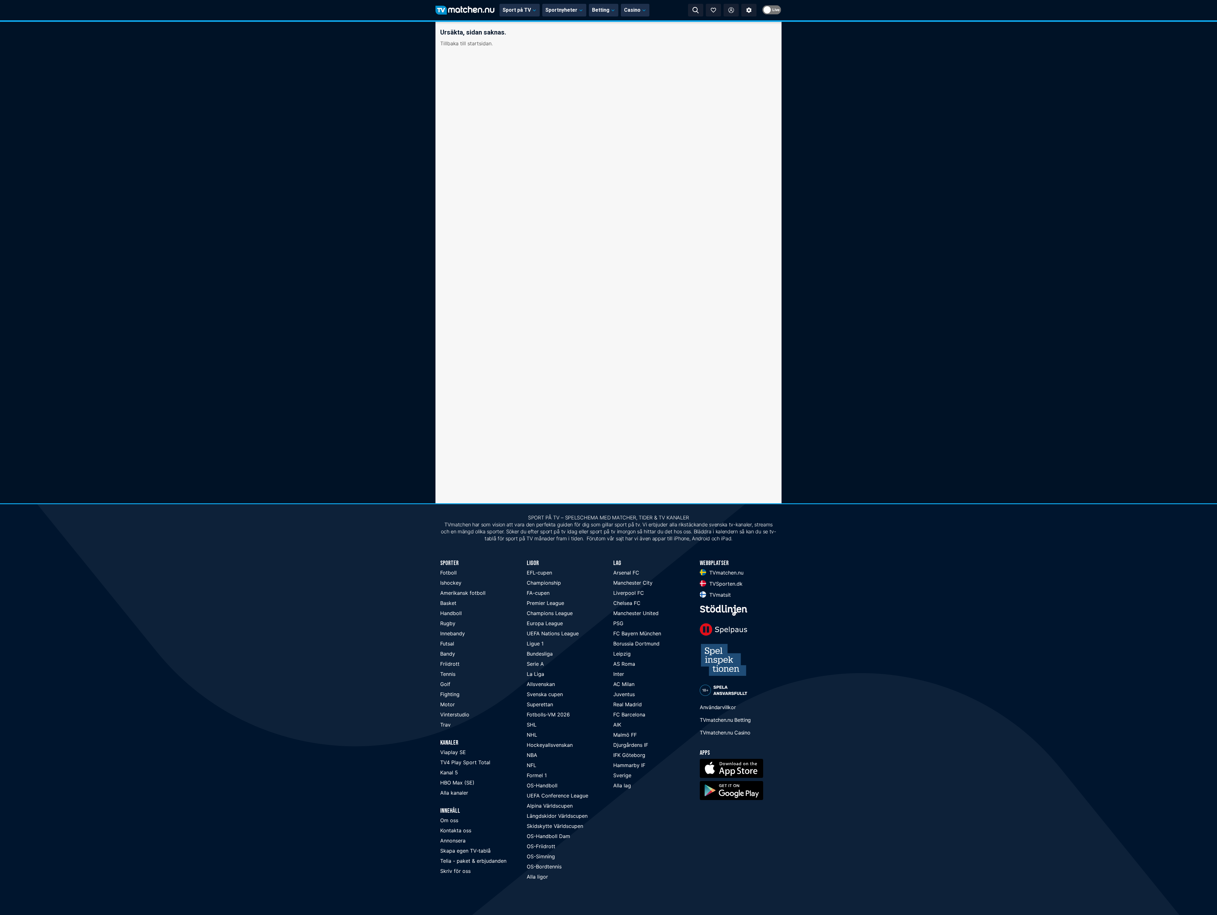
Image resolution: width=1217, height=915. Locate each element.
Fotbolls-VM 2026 (548, 714)
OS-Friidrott (541, 846)
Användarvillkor (718, 707)
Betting (600, 10)
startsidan (479, 43)
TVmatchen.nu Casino (725, 732)
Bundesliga (540, 654)
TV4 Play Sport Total (465, 762)
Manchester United (636, 613)
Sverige (622, 775)
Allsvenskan (541, 684)
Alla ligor (537, 877)
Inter (618, 674)
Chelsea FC (627, 603)
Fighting (450, 694)
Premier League (545, 603)
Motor (447, 704)
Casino (632, 10)
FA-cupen (538, 593)
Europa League (545, 623)
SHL (532, 724)
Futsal (447, 643)
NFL (531, 765)
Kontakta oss (455, 830)
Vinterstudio (454, 714)
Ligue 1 (535, 643)
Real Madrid (627, 704)
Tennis (447, 674)
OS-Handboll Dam (548, 836)
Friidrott (450, 664)
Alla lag (622, 785)
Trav (445, 724)
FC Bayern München (637, 633)
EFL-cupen (539, 572)
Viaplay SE (453, 752)
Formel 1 (537, 775)
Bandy (447, 654)
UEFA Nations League (553, 633)
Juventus (624, 694)
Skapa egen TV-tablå (465, 851)
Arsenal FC (626, 572)
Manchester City (633, 583)
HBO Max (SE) (457, 782)
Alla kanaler (454, 793)
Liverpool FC (628, 593)
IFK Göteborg (629, 755)
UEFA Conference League (557, 795)
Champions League (550, 613)
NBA (532, 755)
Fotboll (448, 572)
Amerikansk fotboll (463, 593)
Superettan (540, 704)
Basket (448, 603)
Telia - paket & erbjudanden (473, 861)
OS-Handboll (542, 785)
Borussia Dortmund (636, 643)
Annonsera (453, 840)
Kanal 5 (449, 772)
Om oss (449, 820)
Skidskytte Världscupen (555, 826)
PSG (618, 623)
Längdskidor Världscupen (557, 816)
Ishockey (450, 583)
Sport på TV (517, 10)
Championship (544, 583)
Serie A (535, 664)
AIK (617, 724)
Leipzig (622, 654)
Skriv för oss (455, 871)
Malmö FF (625, 735)
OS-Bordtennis (544, 866)
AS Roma (624, 664)
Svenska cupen (545, 694)
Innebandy (452, 633)
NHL (532, 735)
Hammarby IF (629, 765)
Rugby (447, 623)
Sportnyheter (561, 10)
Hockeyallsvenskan (550, 745)
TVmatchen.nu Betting (725, 720)
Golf (445, 684)
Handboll (451, 613)
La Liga (535, 674)
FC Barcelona (629, 714)
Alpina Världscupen (550, 806)
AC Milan (623, 684)
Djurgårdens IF (630, 745)
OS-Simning (541, 856)
